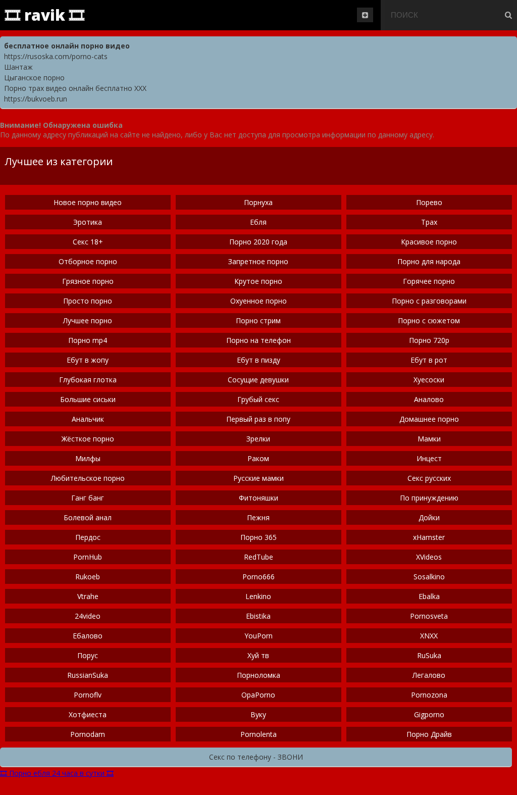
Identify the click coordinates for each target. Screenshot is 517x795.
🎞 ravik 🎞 (44, 15)
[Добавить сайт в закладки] (365, 15)
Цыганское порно (34, 77)
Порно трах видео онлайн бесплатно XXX (75, 88)
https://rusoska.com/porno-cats (56, 56)
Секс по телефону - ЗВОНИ (256, 757)
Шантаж (18, 67)
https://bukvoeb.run (35, 99)
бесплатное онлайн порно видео (67, 46)
